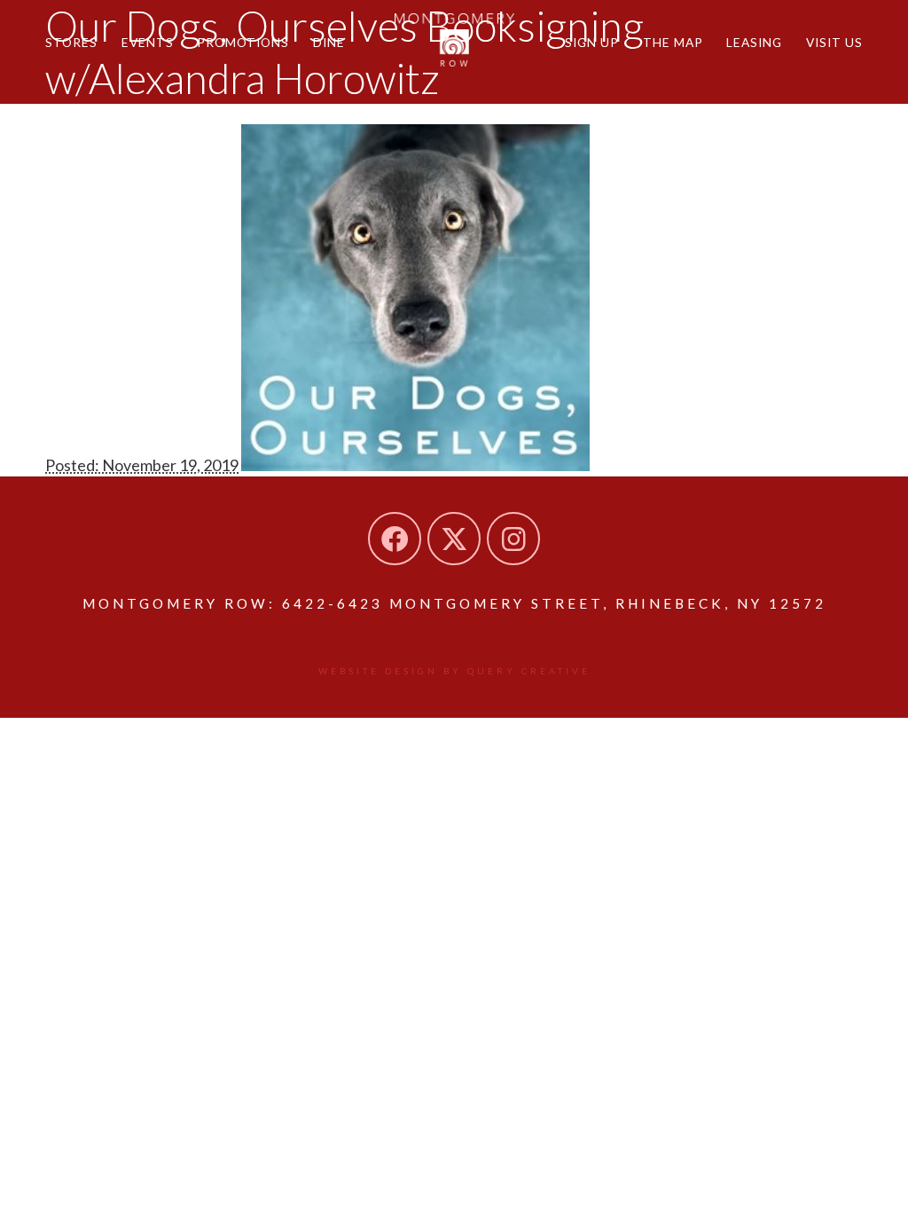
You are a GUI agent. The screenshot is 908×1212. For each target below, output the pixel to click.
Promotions (243, 42)
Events (147, 42)
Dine (329, 42)
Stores (71, 42)
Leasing (754, 42)
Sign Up (592, 42)
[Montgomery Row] (454, 40)
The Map (673, 42)
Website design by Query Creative (454, 670)
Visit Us (834, 42)
